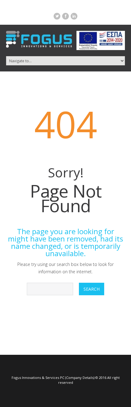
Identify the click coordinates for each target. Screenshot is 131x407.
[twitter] (57, 16)
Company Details (80, 377)
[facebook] (65, 16)
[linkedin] (74, 16)
